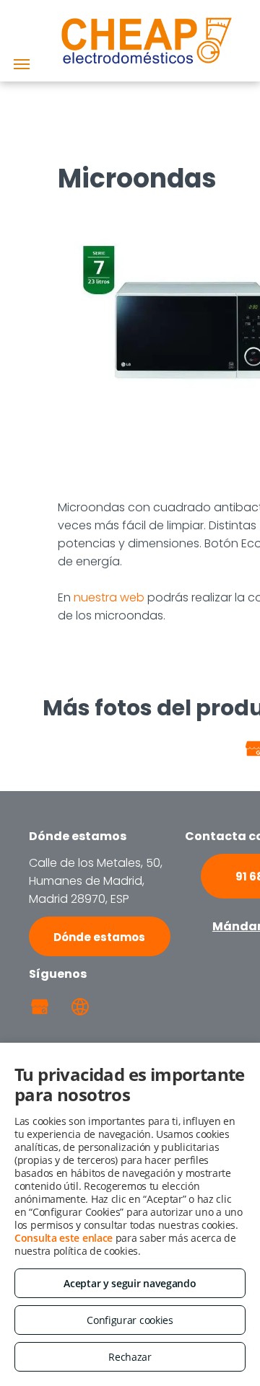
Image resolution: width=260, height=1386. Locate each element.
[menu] (21, 64)
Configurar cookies (130, 1320)
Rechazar (130, 1357)
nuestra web (109, 597)
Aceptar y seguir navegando (130, 1283)
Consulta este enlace (63, 1238)
